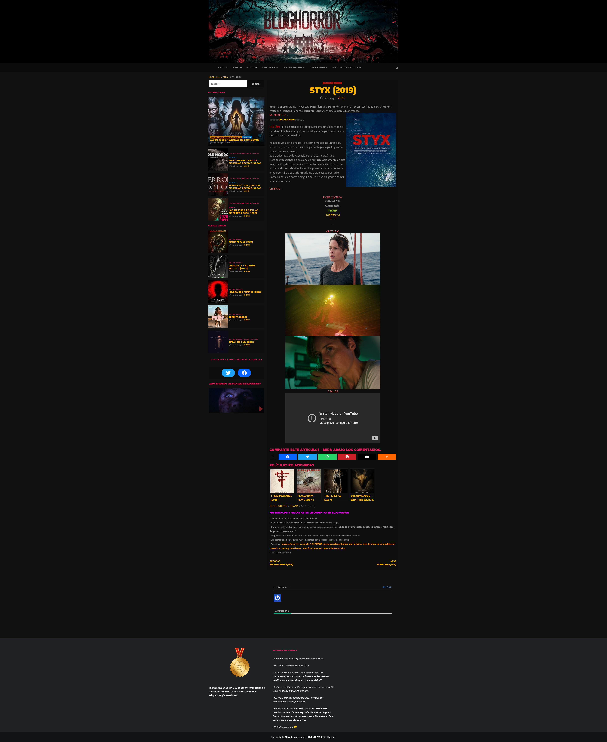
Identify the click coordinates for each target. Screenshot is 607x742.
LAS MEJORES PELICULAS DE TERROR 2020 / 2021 (243, 212)
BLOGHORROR (278, 506)
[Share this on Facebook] (288, 457)
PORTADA (222, 67)
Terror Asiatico (319, 67)
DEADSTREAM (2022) (241, 242)
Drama (338, 83)
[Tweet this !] (307, 457)
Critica (232, 239)
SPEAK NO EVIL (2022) (241, 342)
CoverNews (314, 737)
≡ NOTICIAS (236, 67)
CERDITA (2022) (238, 317)
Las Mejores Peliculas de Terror (226, 137)
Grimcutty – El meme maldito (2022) (242, 267)
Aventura (328, 83)
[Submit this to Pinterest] (347, 457)
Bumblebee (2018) (386, 563)
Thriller (254, 339)
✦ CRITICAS (251, 67)
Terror (232, 207)
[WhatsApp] (327, 457)
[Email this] (367, 457)
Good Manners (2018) (281, 563)
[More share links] (387, 457)
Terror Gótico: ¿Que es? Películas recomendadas (245, 187)
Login (388, 587)
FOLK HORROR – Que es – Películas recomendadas (245, 162)
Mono (341, 98)
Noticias (247, 137)
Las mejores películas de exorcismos (234, 140)
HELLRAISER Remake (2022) (245, 292)
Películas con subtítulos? (346, 67)
